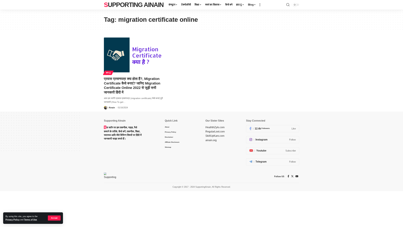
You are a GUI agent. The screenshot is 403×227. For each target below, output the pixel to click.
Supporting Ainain (134, 4)
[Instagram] (272, 139)
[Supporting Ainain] (110, 176)
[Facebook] (272, 128)
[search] (287, 4)
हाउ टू (108, 73)
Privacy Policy (13, 219)
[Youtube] (272, 150)
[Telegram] (272, 161)
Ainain (112, 107)
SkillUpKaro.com (214, 135)
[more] (260, 4)
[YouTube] (297, 176)
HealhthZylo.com (214, 127)
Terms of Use (30, 219)
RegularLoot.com (215, 131)
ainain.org (211, 140)
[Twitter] (292, 176)
